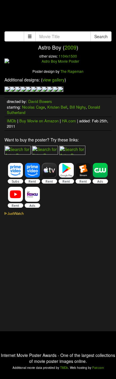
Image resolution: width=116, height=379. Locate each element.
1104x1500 (68, 55)
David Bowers (40, 101)
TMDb (64, 368)
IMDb (11, 121)
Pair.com (98, 368)
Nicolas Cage (33, 107)
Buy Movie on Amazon (39, 121)
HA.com (69, 121)
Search (101, 36)
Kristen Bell (57, 107)
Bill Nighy (78, 107)
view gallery (54, 80)
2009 (70, 47)
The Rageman (72, 71)
